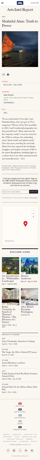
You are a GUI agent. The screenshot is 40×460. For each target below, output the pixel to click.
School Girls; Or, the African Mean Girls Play (19, 388)
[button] (25, 224)
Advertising (10, 441)
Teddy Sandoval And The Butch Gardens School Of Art (19, 375)
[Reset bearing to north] (33, 216)
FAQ (17, 437)
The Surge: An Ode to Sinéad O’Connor (19, 352)
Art (4, 17)
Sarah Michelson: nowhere (13, 363)
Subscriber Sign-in (20, 444)
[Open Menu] (2, 3)
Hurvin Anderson (26, 277)
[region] (20, 225)
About (6, 434)
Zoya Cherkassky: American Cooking (18, 341)
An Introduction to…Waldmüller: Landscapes (10, 279)
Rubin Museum (9, 95)
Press (29, 439)
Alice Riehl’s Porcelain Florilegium (27, 309)
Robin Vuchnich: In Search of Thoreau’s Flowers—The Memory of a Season (9, 315)
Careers (23, 441)
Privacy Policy (34, 198)
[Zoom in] (33, 210)
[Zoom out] (33, 213)
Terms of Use (29, 437)
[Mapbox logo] (9, 241)
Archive (17, 434)
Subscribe (35, 3)
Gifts (34, 441)
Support (8, 437)
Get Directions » (9, 102)
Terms (26, 198)
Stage (5, 349)
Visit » (5, 112)
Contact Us (30, 434)
